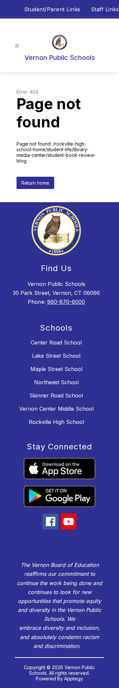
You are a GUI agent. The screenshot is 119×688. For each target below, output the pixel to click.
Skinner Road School (56, 395)
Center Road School (56, 342)
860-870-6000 (66, 301)
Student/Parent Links (52, 9)
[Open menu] (17, 46)
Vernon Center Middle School (56, 408)
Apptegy (73, 678)
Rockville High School (56, 422)
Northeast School (56, 382)
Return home (35, 183)
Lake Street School (56, 355)
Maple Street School (56, 369)
